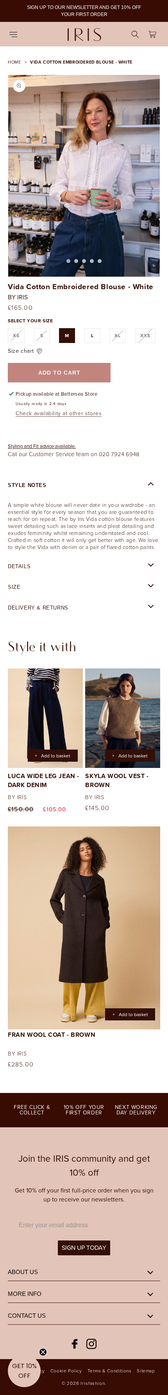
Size (14, 587)
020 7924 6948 (119, 454)
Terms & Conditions (110, 1370)
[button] (15, 34)
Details (19, 566)
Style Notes (27, 485)
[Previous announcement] (14, 11)
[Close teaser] (43, 1352)
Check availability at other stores (59, 413)
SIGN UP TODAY (84, 1247)
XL (120, 337)
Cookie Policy (66, 1370)
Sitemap (146, 1370)
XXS (147, 337)
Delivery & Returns (38, 608)
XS (19, 337)
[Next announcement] (153, 11)
